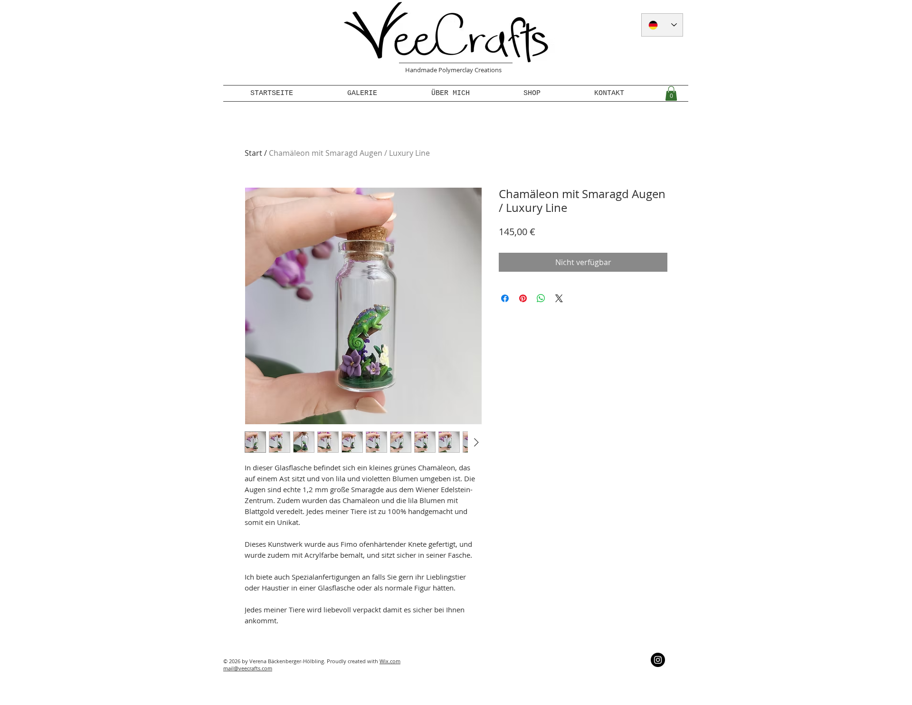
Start (253, 153)
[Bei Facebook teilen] (505, 298)
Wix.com (390, 661)
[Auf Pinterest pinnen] (523, 298)
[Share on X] (559, 298)
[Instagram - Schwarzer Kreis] (658, 660)
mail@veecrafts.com (247, 668)
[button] (671, 93)
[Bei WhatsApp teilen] (541, 298)
